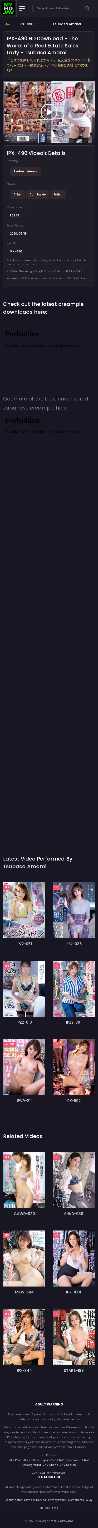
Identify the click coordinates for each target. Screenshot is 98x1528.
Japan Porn (48, 1460)
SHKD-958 (73, 1213)
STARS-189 (74, 1370)
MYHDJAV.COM (62, 1521)
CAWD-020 (24, 1213)
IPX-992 (73, 1100)
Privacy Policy (57, 1500)
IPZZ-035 (73, 944)
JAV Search (68, 1465)
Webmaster (14, 1500)
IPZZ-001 (73, 1022)
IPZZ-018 (24, 1022)
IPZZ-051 (24, 944)
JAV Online (50, 1465)
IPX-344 (24, 1370)
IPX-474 (73, 1292)
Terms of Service (35, 1500)
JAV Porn (15, 1460)
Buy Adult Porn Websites (48, 1473)
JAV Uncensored (70, 1460)
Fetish (58, 194)
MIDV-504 (24, 1292)
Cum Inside (37, 194)
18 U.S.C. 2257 (49, 1508)
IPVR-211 (24, 1100)
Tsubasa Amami (25, 171)
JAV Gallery (31, 1460)
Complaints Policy (80, 1500)
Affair (18, 194)
